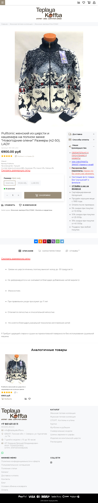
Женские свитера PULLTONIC (22, 210)
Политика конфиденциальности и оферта (20, 461)
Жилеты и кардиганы (43, 210)
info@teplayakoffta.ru (14, 430)
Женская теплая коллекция (62, 413)
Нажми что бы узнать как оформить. (83, 171)
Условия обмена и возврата (14, 486)
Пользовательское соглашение (15, 465)
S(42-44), (10, 183)
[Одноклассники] (40, 241)
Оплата (4, 490)
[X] (49, 241)
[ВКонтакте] (36, 241)
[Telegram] (62, 241)
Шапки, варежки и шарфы (62, 434)
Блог (3, 483)
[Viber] (53, 241)
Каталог (4, 472)
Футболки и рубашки (60, 427)
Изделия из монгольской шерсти (65, 438)
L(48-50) (35, 183)
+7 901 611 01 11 (9, 424)
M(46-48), (22, 183)
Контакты (5, 479)
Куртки (53, 424)
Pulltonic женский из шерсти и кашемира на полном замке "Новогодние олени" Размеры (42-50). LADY (15, 388)
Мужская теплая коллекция (63, 417)
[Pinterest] (45, 241)
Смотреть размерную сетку (15, 170)
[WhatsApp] (58, 241)
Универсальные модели (61, 431)
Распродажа (56, 442)
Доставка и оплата (9, 475)
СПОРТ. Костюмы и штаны (62, 420)
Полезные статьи (9, 468)
